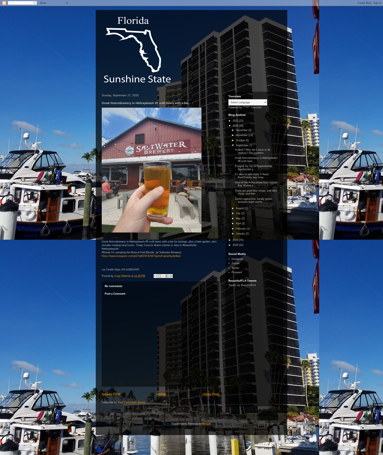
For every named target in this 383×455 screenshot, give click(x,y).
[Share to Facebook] (167, 276)
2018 (236, 244)
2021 (236, 120)
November (242, 135)
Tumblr (236, 263)
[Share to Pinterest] (171, 276)
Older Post (210, 394)
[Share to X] (163, 276)
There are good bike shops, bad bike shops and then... (256, 192)
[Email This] (156, 276)
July (238, 213)
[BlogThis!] (159, 276)
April (239, 223)
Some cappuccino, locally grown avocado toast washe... (253, 200)
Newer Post (111, 394)
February (241, 228)
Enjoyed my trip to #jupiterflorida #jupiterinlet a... (253, 168)
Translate (256, 107)
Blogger (206, 423)
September (242, 145)
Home (161, 394)
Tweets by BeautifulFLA (242, 285)
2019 (236, 239)
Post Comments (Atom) (131, 402)
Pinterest (237, 272)
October (241, 140)
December (242, 130)
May (239, 218)
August (240, 208)
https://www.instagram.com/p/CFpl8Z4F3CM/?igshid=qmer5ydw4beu (141, 255)
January (241, 233)
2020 (236, 125)
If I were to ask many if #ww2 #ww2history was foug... (252, 176)
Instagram (237, 258)
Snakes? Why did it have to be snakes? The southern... (252, 151)
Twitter (235, 267)
